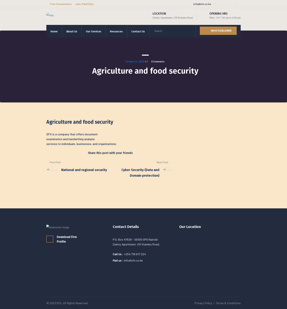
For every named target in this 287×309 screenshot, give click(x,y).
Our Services (93, 31)
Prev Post (55, 162)
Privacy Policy (203, 303)
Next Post (163, 162)
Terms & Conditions (228, 303)
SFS (58, 303)
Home (54, 31)
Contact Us (138, 31)
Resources (116, 31)
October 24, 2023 (135, 61)
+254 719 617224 (84, 4)
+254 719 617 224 (135, 254)
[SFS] (50, 15)
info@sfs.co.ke (202, 3)
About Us (71, 31)
